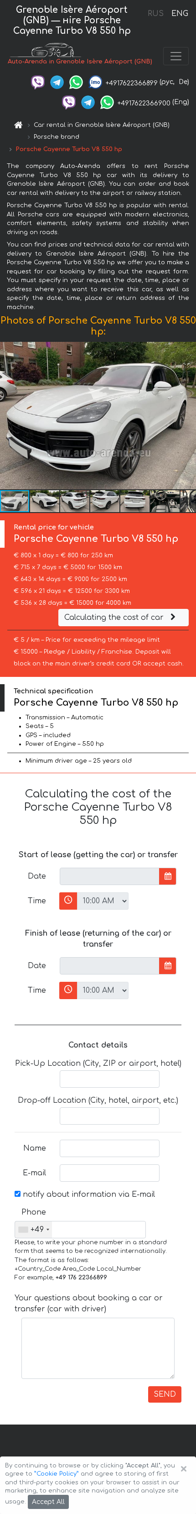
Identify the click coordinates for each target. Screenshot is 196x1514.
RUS (156, 14)
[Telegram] (57, 82)
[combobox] (33, 1229)
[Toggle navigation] (176, 56)
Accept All (48, 1501)
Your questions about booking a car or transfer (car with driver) (89, 1303)
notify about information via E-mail (88, 1194)
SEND (165, 1394)
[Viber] (37, 82)
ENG (179, 14)
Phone (33, 1212)
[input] (110, 876)
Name (34, 1148)
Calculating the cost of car (115, 617)
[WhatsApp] (76, 82)
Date (37, 876)
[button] (45, 501)
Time (37, 901)
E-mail (34, 1173)
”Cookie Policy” (56, 1474)
